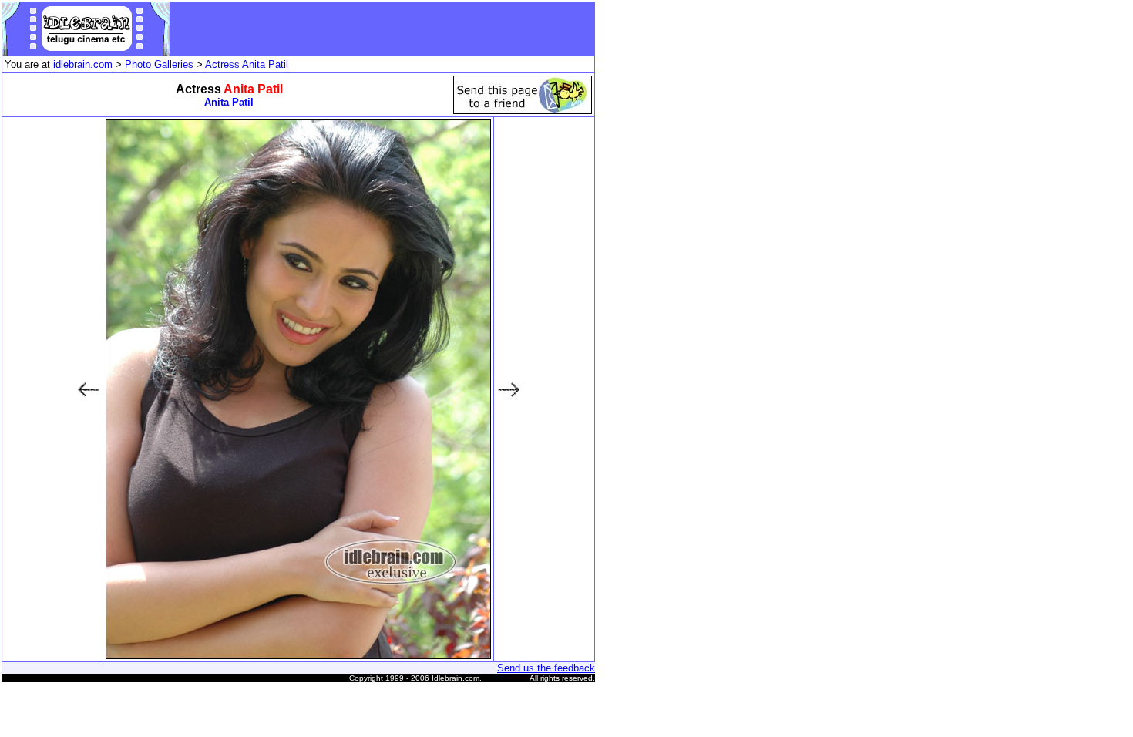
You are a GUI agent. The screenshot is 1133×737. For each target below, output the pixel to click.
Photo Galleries (159, 64)
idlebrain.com (83, 64)
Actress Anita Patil (246, 64)
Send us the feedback (546, 668)
